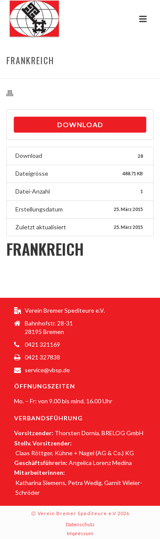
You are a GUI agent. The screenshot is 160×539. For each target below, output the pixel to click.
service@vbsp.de (47, 370)
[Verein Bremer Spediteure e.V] (26, 19)
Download (80, 124)
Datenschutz (80, 524)
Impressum (80, 533)
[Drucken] (14, 93)
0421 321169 (42, 344)
